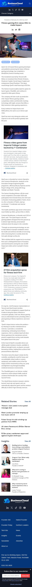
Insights (4, 536)
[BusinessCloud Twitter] (13, 10)
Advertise (19, 541)
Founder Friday (6, 525)
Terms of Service (15, 580)
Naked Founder (21, 520)
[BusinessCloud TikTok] (16, 10)
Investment (15, 62)
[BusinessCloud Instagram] (19, 10)
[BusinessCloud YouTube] (22, 10)
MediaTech (5, 62)
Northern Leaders (22, 525)
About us (4, 546)
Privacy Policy (5, 580)
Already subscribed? (16, 584)
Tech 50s (4, 530)
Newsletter (5, 541)
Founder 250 (5, 520)
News (18, 530)
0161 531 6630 (6, 565)
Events (18, 536)
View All (28, 401)
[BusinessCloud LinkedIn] (9, 10)
